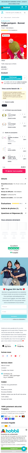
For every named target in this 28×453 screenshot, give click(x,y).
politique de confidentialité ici (19, 319)
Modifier (9, 143)
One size (4, 105)
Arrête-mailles (12, 150)
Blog (2, 387)
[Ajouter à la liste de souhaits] (25, 78)
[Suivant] (25, 46)
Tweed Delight (12, 115)
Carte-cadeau (5, 397)
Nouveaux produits (6, 389)
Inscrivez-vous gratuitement (9, 385)
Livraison (3, 368)
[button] (26, 7)
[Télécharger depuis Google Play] (20, 346)
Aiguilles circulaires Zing (13, 138)
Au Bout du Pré (5, 21)
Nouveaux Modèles (6, 392)
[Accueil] (1, 17)
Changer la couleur (12, 118)
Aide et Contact (5, 365)
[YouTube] (15, 356)
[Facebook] (7, 356)
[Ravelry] (20, 356)
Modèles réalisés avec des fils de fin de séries (13, 394)
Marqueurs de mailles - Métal (12, 157)
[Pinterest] (11, 356)
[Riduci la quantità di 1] (20, 114)
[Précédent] (2, 46)
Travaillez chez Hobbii (7, 370)
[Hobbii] (5, 7)
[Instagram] (3, 356)
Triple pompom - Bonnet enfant (11, 17)
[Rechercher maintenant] (25, 12)
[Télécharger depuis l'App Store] (7, 346)
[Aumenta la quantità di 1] (25, 114)
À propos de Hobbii (6, 399)
